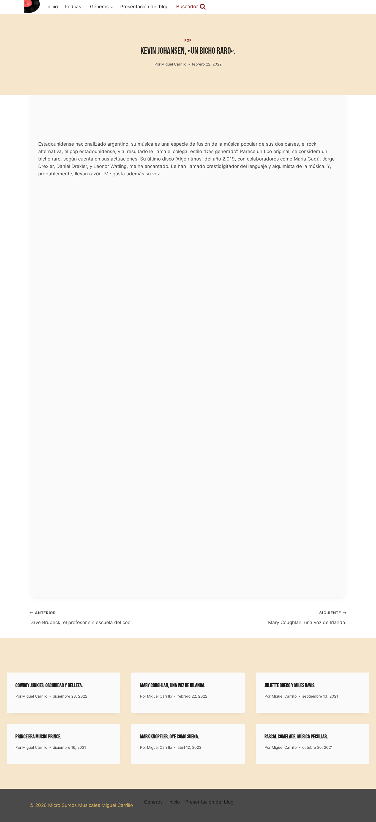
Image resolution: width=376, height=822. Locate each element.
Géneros (153, 802)
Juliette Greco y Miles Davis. (290, 685)
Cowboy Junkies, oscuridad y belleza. (49, 685)
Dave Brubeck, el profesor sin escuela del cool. (81, 618)
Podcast (74, 6)
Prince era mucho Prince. (38, 736)
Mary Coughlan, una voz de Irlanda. (307, 618)
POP (188, 40)
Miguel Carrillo (173, 64)
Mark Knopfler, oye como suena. (169, 736)
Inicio (52, 6)
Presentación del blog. (145, 6)
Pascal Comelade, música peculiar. (296, 736)
